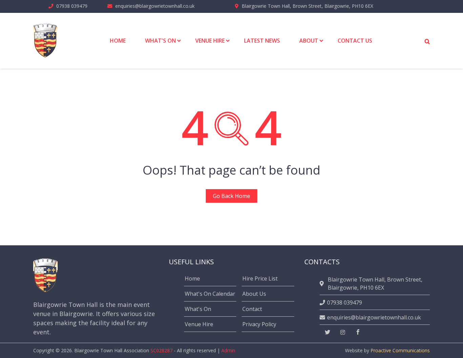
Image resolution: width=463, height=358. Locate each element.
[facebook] (358, 332)
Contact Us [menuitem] (355, 40)
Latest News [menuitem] (262, 40)
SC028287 (161, 350)
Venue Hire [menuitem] (210, 40)
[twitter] (327, 332)
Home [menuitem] (118, 40)
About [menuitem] (308, 40)
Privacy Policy (259, 324)
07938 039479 (71, 6)
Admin (228, 350)
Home (192, 278)
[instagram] (342, 332)
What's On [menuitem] (160, 40)
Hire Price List (260, 278)
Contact (252, 309)
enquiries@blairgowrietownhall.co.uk (155, 6)
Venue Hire (199, 324)
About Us (254, 293)
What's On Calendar (210, 293)
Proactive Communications (400, 350)
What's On (198, 309)
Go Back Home (231, 196)
